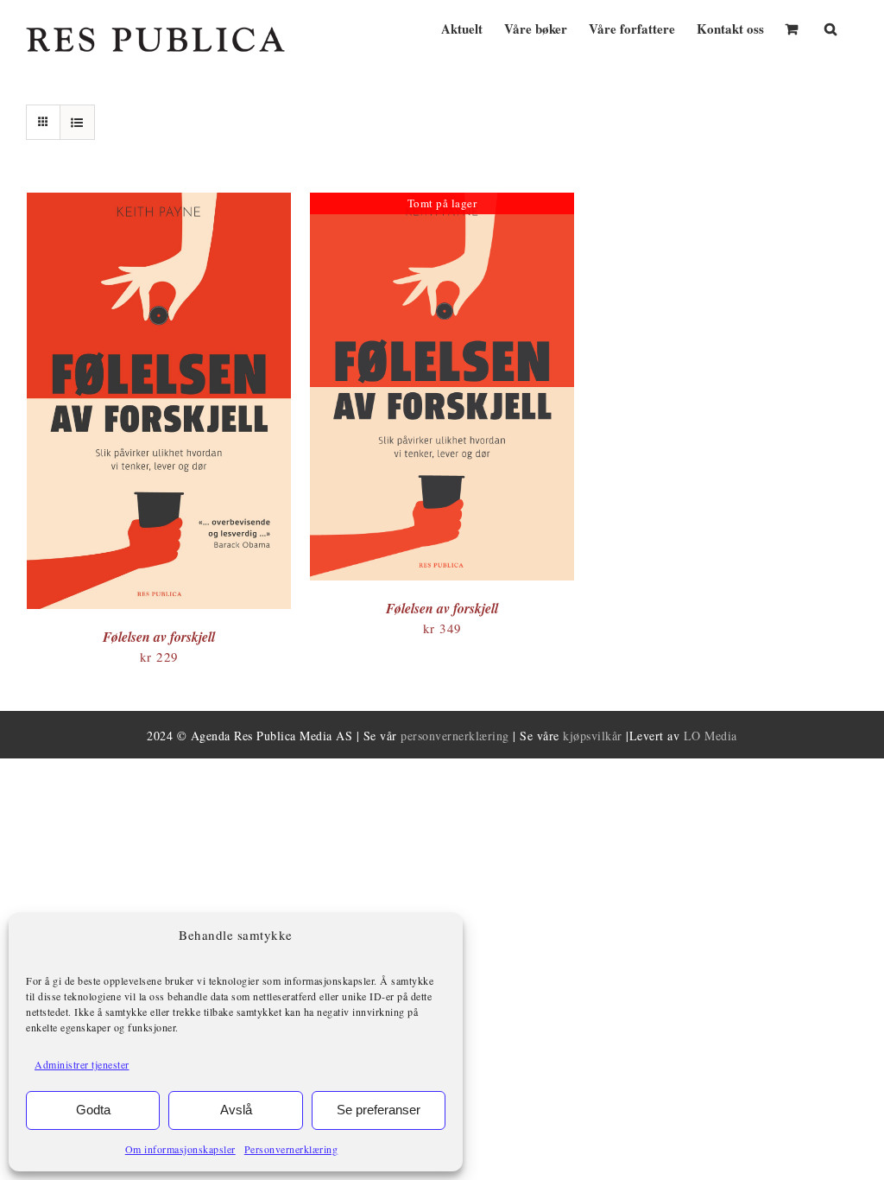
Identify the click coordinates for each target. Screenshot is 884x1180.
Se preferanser (378, 1109)
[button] (830, 27)
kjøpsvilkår (592, 735)
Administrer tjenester (82, 1064)
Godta (93, 1109)
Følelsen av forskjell (159, 636)
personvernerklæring (455, 735)
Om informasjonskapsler (180, 1149)
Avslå (236, 1109)
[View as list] (77, 122)
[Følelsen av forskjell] (159, 202)
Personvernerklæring (291, 1149)
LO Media (710, 735)
